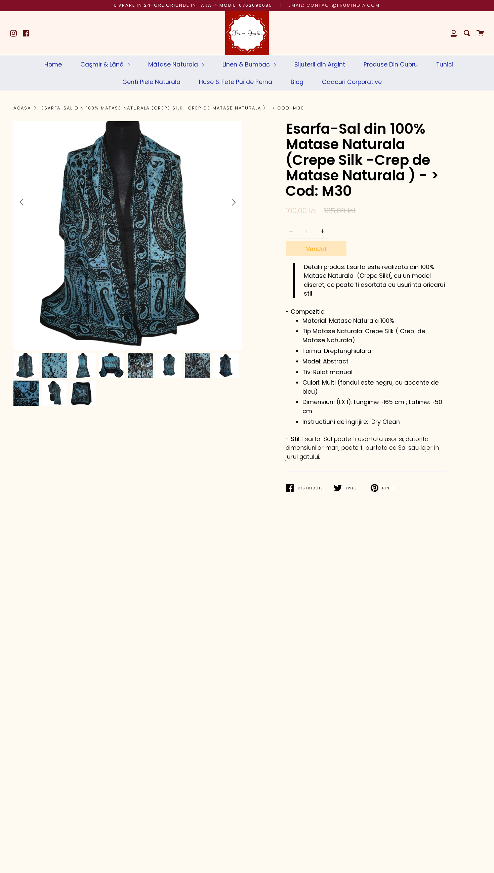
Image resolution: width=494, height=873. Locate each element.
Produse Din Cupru (391, 64)
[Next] (234, 202)
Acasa (22, 108)
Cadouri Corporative (352, 82)
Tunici (444, 64)
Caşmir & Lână (102, 64)
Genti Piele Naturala (151, 82)
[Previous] (21, 202)
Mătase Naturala (174, 64)
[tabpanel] (127, 235)
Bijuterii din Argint (319, 64)
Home (53, 64)
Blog (297, 82)
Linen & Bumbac (247, 64)
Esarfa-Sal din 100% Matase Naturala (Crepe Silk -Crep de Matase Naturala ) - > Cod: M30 (172, 108)
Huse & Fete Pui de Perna (235, 82)
